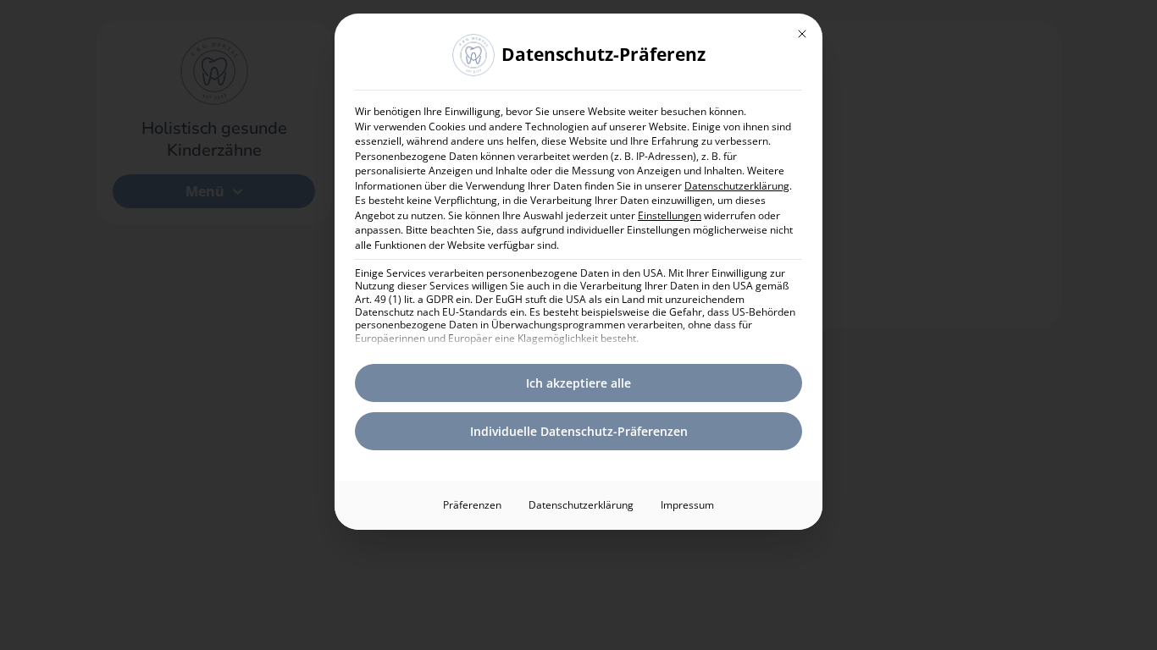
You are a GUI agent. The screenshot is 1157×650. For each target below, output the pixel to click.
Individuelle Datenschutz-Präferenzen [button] (579, 431)
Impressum (687, 505)
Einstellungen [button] (669, 215)
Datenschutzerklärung (736, 186)
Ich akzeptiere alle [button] (578, 383)
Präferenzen (472, 505)
